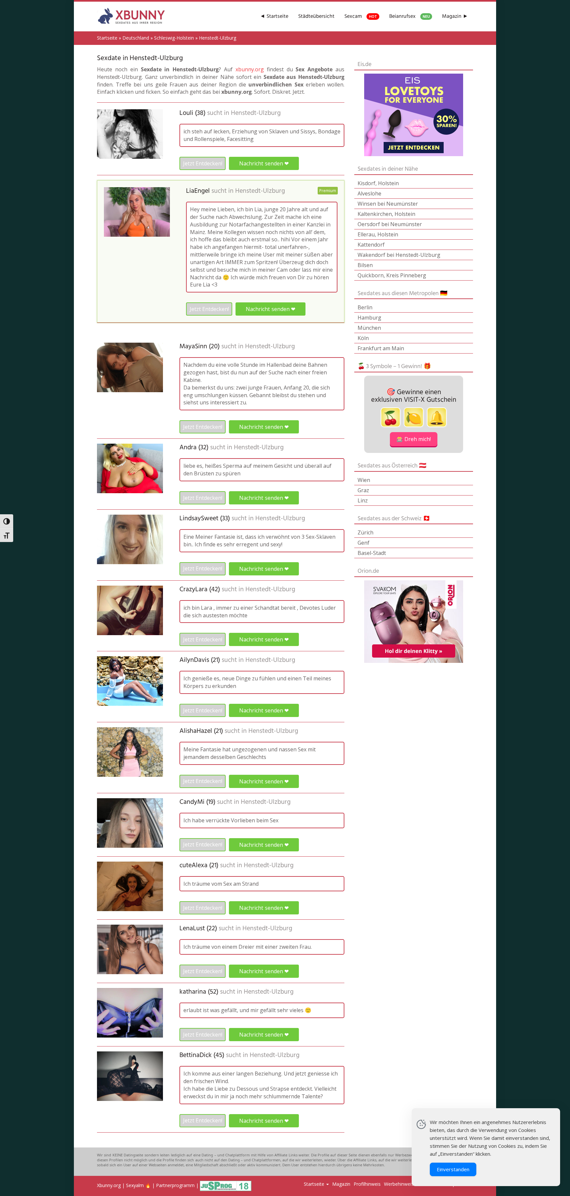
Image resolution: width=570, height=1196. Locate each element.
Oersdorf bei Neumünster (390, 224)
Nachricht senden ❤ (263, 163)
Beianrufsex (409, 16)
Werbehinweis (399, 1184)
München (369, 327)
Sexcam (360, 16)
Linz (363, 500)
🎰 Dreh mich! (413, 439)
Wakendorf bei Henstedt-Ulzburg (399, 254)
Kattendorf (371, 244)
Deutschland (135, 38)
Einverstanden (453, 1169)
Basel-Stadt (372, 553)
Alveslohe (369, 193)
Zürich (365, 532)
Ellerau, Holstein (378, 234)
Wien (364, 480)
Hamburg (369, 317)
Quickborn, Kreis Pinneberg (392, 275)
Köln (363, 338)
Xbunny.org (109, 1185)
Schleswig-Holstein (174, 38)
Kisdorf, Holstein (378, 183)
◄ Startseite (274, 16)
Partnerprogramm (175, 1185)
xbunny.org (250, 69)
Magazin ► (455, 16)
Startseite (107, 38)
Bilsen (365, 265)
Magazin (341, 1184)
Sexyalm (135, 1185)
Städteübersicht (316, 16)
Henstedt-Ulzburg (256, 113)
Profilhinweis (367, 1184)
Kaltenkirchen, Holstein (386, 214)
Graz (363, 490)
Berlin (365, 307)
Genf (363, 542)
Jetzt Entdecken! (202, 163)
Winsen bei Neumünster (388, 203)
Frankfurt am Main (381, 348)
